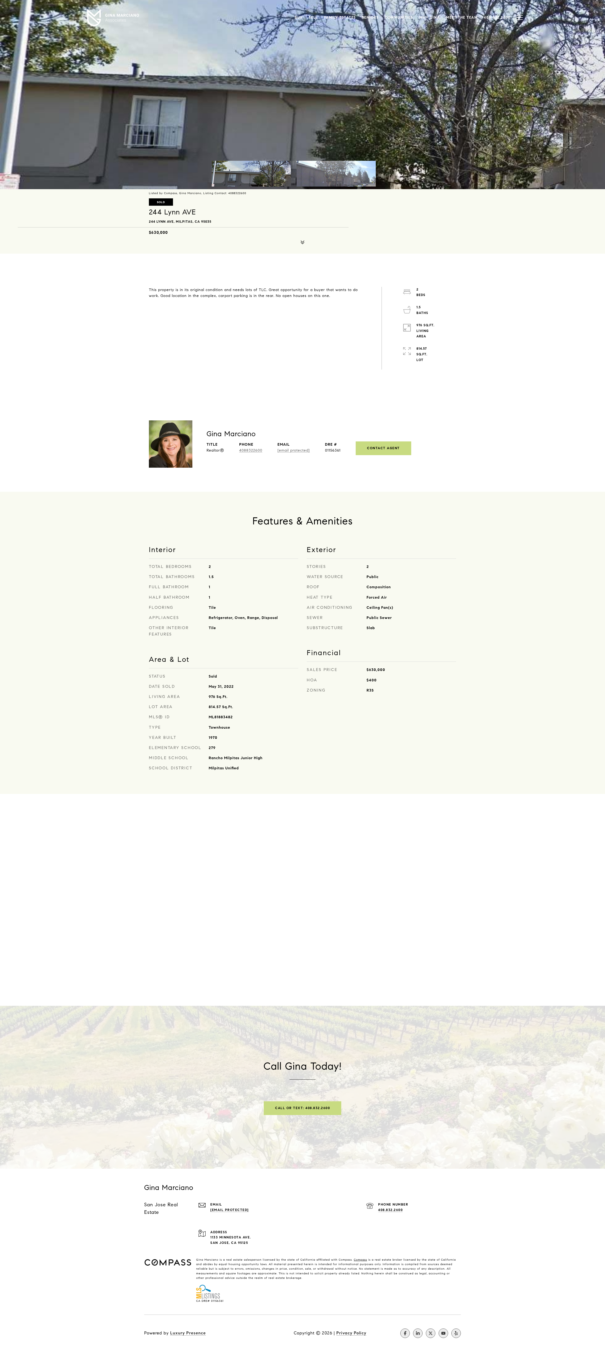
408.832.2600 (390, 1210)
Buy (299, 17)
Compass (360, 1259)
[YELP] (456, 1333)
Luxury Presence (188, 1333)
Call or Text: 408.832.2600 (302, 1108)
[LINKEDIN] (418, 1333)
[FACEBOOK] (405, 1333)
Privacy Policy (351, 1333)
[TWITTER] (430, 1333)
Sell (313, 17)
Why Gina (429, 17)
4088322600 (250, 450)
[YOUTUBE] (443, 1333)
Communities (399, 17)
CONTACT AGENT (383, 448)
